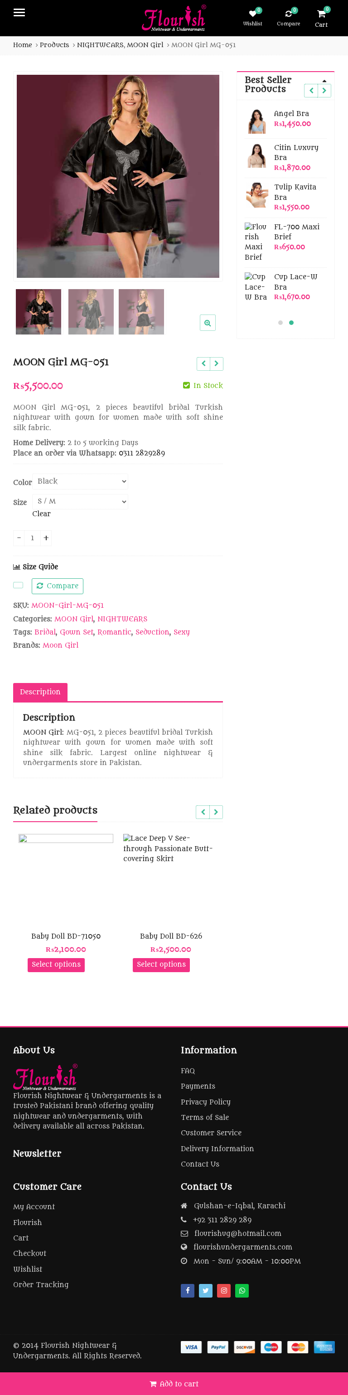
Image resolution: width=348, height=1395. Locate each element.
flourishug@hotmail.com (237, 1234)
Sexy (182, 632)
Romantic (114, 632)
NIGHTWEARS (122, 619)
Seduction (152, 632)
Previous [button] (29, 174)
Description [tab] (40, 692)
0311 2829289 (142, 453)
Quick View (70, 936)
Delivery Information (217, 1149)
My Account (34, 1207)
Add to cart (179, 1384)
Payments (198, 1086)
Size (20, 503)
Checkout (29, 1254)
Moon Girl (60, 645)
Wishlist (27, 1270)
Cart (21, 1238)
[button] (215, 330)
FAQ (188, 1071)
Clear (41, 514)
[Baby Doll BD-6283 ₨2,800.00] (203, 364)
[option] (118, 176)
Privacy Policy (206, 1102)
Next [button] (206, 174)
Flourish (27, 1223)
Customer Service (211, 1133)
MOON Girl (73, 619)
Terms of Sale (205, 1118)
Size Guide (39, 567)
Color (22, 483)
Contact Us (200, 1164)
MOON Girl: (43, 732)
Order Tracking (41, 1285)
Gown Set (76, 632)
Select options (56, 965)
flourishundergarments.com (242, 1247)
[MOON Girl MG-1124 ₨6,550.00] (216, 364)
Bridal (45, 632)
